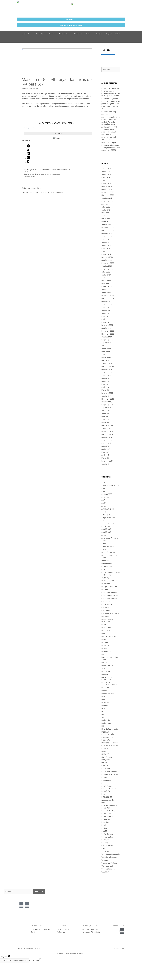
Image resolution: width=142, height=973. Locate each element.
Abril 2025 (105, 216)
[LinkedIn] (28, 155)
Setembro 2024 (107, 236)
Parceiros (52, 34)
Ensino (104, 648)
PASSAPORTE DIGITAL (110, 774)
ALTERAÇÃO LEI (107, 509)
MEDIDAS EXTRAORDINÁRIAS (60, 170)
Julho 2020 (105, 346)
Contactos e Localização (40, 929)
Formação (39, 34)
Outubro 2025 (106, 198)
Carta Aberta (106, 567)
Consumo (105, 616)
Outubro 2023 (106, 266)
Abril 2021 (105, 319)
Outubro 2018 (106, 402)
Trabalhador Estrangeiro (110, 854)
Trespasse (105, 860)
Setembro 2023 (107, 269)
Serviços (34, 932)
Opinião (104, 763)
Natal (103, 751)
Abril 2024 (105, 251)
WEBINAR (105, 872)
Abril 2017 (105, 455)
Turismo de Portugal (109, 863)
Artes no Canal (107, 515)
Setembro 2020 (107, 340)
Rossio (104, 825)
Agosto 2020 (106, 343)
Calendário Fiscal (108, 552)
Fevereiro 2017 (107, 461)
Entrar (117, 34)
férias (103, 668)
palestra (104, 765)
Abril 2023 (105, 278)
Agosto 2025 (106, 204)
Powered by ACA (119, 948)
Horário (104, 691)
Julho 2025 (105, 207)
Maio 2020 (105, 352)
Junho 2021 (105, 313)
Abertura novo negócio (110, 485)
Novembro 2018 (107, 399)
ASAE (103, 521)
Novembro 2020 (107, 334)
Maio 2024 (105, 248)
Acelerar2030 (106, 494)
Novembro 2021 (107, 299)
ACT (103, 500)
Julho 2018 (105, 411)
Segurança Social (108, 837)
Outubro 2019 (106, 369)
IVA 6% (26, 172)
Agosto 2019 (106, 375)
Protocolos (78, 34)
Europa (104, 663)
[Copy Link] (28, 162)
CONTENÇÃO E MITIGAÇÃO (33, 170)
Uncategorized (107, 866)
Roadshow (105, 822)
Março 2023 (106, 281)
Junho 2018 (105, 414)
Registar (109, 34)
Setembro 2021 (107, 304)
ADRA (103, 503)
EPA (103, 654)
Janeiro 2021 (106, 328)
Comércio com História (110, 596)
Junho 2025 (106, 210)
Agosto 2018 (106, 408)
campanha (105, 561)
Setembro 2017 (107, 440)
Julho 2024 (105, 242)
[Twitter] (28, 151)
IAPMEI (104, 697)
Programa (105, 783)
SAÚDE (104, 831)
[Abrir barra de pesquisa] (71, 40)
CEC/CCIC (105, 578)
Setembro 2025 (107, 201)
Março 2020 (106, 358)
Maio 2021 (105, 316)
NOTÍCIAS (105, 754)
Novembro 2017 (107, 434)
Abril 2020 (105, 355)
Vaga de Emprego (108, 869)
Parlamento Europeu (109, 771)
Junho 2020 (106, 349)
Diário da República (108, 636)
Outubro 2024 (106, 234)
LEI (102, 726)
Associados (105, 535)
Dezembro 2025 (107, 192)
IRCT (103, 708)
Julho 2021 (105, 310)
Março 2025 (106, 219)
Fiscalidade (105, 671)
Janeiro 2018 (106, 428)
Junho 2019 (106, 381)
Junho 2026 (106, 174)
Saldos (104, 828)
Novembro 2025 (107, 195)
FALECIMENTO (107, 666)
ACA (103, 488)
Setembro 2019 (107, 372)
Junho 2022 (106, 293)
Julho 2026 (105, 171)
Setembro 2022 (107, 287)
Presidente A (106, 780)
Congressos (106, 610)
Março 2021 (106, 322)
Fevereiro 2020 (107, 360)
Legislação (105, 720)
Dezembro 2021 (107, 296)
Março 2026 (106, 183)
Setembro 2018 (107, 405)
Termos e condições (90, 929)
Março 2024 (106, 254)
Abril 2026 (105, 180)
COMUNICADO (107, 604)
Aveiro (103, 543)
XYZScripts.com (81, 953)
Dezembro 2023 (107, 263)
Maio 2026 (105, 177)
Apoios (104, 512)
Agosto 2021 (106, 307)
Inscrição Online (63, 929)
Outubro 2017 (106, 437)
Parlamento (105, 768)
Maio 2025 (105, 213)
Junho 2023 (106, 275)
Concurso (105, 607)
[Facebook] (28, 147)
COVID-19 (46, 170)
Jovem (104, 717)
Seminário (105, 840)
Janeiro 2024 (106, 260)
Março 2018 (106, 423)
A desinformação (29, 176)
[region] (124, 897)
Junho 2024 (106, 245)
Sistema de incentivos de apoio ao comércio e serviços (42, 174)
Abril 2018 (105, 420)
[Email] (28, 158)
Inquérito (104, 705)
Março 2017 (106, 458)
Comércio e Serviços (109, 599)
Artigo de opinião (108, 518)
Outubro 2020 (106, 337)
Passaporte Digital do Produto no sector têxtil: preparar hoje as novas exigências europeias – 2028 (110, 104)
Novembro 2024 (107, 231)
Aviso (103, 549)
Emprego (104, 642)
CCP (103, 569)
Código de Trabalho (109, 587)
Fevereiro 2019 (107, 393)
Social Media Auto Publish (63, 953)
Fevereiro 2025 (107, 222)
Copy (34, 961)
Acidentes (105, 497)
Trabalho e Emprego (109, 857)
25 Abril (104, 482)
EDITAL (104, 639)
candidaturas (106, 564)
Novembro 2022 (107, 284)
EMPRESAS (105, 645)
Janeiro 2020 (106, 363)
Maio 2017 (105, 452)
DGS (103, 633)
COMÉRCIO (105, 590)
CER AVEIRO (106, 584)
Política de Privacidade (91, 932)
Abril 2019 (105, 387)
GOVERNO (105, 688)
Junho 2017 (105, 449)
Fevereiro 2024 (107, 257)
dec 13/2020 (35, 94)
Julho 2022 (105, 290)
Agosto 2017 (106, 443)
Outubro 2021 (106, 301)
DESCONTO (106, 631)
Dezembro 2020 (107, 331)
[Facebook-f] (121, 930)
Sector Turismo (107, 834)
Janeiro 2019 (106, 396)
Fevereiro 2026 (107, 186)
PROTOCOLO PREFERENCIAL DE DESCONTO (108, 788)
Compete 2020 (107, 602)
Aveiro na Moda (107, 546)
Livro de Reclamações (110, 729)
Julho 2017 (105, 446)
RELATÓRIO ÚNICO (108, 811)
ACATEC (104, 491)
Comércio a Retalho (109, 593)
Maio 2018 (105, 417)
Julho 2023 (105, 272)
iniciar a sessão (34, 192)
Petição (104, 777)
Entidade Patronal (108, 651)
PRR (103, 794)
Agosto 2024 (106, 239)
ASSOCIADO (106, 529)
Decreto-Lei (106, 628)
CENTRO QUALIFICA (109, 581)
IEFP (103, 700)
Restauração (106, 814)
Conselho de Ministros (110, 613)
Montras (104, 748)
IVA (102, 714)
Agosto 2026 (106, 169)
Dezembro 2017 (107, 431)
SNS (103, 848)
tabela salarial (106, 851)
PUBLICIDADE (106, 797)
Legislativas (106, 723)
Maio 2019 (105, 384)
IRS (102, 711)
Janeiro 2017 (106, 464)
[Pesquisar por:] (110, 69)
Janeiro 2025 (106, 225)
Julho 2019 (105, 378)
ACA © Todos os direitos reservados (29, 948)
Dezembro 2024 (107, 228)
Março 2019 (106, 390)
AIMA (103, 506)
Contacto (99, 34)
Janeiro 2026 (106, 189)
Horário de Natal (107, 694)
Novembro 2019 (107, 366)
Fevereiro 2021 (107, 325)
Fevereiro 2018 (107, 425)
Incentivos (105, 702)
